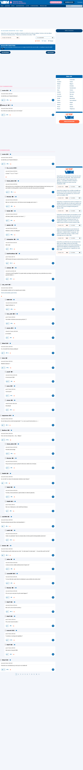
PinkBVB (4, 473)
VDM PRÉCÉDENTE (5, 52)
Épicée (12, 5)
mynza (8, 386)
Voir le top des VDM (69, 121)
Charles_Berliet (10, 181)
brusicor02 (9, 630)
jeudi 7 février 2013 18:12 (10, 317)
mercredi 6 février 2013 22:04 (11, 490)
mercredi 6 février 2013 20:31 (11, 461)
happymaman (5, 415)
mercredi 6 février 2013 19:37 (6, 663)
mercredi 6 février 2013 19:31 (6, 93)
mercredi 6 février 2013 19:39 (11, 447)
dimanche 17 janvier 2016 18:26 (12, 331)
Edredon (4, 545)
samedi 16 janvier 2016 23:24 (11, 403)
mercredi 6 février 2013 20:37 (11, 214)
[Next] (39, 674)
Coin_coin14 (5, 284)
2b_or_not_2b (10, 168)
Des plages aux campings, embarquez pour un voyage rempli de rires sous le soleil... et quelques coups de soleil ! (26, 47)
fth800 (8, 299)
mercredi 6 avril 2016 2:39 (11, 271)
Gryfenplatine (10, 239)
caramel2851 (10, 573)
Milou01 (4, 343)
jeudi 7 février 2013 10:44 (10, 619)
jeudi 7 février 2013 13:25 (10, 633)
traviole (4, 90)
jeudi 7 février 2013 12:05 (10, 389)
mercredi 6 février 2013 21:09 (11, 228)
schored (9, 400)
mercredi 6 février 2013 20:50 (11, 562)
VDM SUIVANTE (50, 52)
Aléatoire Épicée (20, 5)
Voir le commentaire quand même (9, 292)
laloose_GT (5, 105)
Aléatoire (7, 5)
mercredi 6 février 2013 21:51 (11, 242)
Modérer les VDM (69, 2)
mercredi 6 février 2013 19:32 (6, 287)
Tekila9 (8, 487)
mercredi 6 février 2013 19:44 (11, 171)
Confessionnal (34, 5)
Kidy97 (8, 602)
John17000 (4, 516)
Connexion (79, 2)
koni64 (8, 530)
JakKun (8, 559)
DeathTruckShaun (11, 253)
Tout (2, 5)
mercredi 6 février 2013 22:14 (11, 605)
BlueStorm (4, 430)
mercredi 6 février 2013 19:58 (7, 108)
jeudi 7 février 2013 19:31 (10, 648)
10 (36, 674)
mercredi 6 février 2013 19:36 (7, 548)
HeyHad (9, 211)
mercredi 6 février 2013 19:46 (11, 184)
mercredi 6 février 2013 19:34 (7, 418)
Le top (27, 5)
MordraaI (9, 196)
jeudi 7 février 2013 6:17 (10, 504)
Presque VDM (43, 5)
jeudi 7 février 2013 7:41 (10, 256)
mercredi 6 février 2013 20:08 (11, 200)
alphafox (9, 225)
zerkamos (9, 267)
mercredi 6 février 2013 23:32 (11, 533)
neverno (9, 328)
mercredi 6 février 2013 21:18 (11, 576)
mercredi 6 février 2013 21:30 (11, 375)
